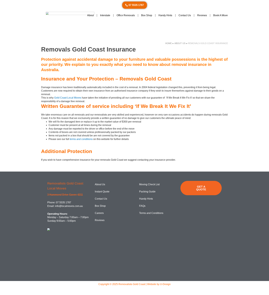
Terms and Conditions (151, 213)
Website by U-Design (159, 284)
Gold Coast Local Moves (67, 97)
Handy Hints (165, 15)
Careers (99, 213)
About (90, 15)
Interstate (105, 15)
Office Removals (126, 15)
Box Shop (146, 15)
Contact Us (185, 15)
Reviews (202, 15)
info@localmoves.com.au (69, 206)
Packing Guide (147, 191)
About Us (100, 184)
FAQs (142, 206)
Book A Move (220, 15)
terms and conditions (81, 139)
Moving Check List (149, 184)
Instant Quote (102, 191)
